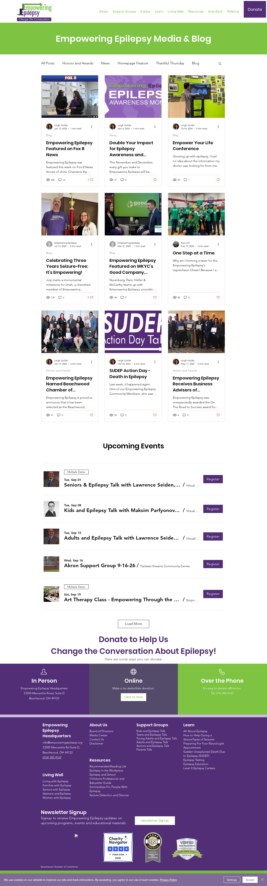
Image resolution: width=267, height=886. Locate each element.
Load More (133, 624)
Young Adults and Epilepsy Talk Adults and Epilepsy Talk (156, 740)
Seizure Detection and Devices (109, 795)
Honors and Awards (77, 63)
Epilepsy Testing (193, 760)
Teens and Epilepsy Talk (151, 734)
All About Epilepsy (195, 731)
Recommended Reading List (108, 766)
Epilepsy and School (103, 774)
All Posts (48, 63)
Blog (195, 63)
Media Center (98, 735)
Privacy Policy (168, 880)
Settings (232, 880)
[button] (124, 12)
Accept (250, 880)
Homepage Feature (133, 63)
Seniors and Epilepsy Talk (152, 746)
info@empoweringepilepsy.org (62, 742)
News (105, 63)
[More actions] (92, 126)
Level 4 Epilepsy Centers (199, 768)
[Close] (262, 880)
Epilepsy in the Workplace (106, 770)
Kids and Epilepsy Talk (151, 731)
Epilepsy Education (195, 764)
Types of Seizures (203, 739)
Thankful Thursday (170, 63)
